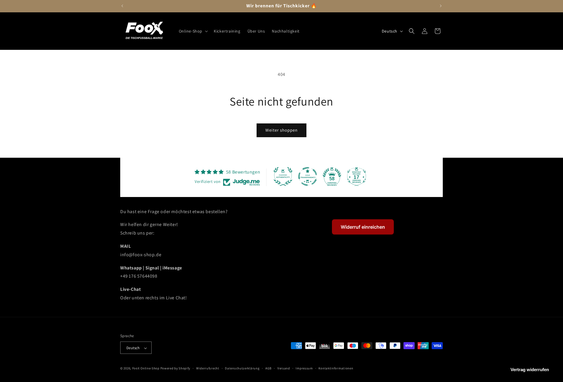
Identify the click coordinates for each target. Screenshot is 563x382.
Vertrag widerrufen (530, 369)
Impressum (304, 368)
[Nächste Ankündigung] (440, 5)
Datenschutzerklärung (242, 368)
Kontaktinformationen (335, 368)
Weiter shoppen (281, 130)
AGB (268, 368)
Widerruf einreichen (363, 227)
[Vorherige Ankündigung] (122, 5)
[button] (193, 31)
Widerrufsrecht (207, 368)
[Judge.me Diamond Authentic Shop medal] (283, 176)
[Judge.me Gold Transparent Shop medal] (307, 176)
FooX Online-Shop (146, 368)
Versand (283, 368)
